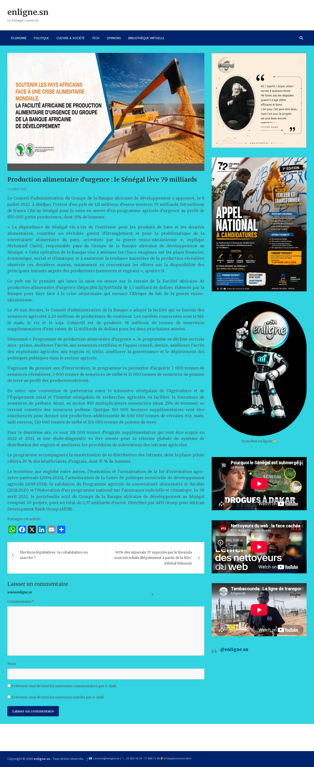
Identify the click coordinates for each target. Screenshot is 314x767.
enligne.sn (28, 12)
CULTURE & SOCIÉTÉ (70, 38)
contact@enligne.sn (106, 758)
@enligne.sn (234, 649)
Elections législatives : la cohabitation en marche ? (54, 555)
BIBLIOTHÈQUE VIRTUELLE (146, 38)
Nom (11, 663)
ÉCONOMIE (18, 38)
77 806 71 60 (152, 758)
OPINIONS (114, 38)
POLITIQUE (41, 38)
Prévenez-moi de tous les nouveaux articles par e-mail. (57, 697)
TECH (95, 38)
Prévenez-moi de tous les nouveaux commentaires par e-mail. (64, 686)
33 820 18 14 (134, 758)
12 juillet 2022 (17, 189)
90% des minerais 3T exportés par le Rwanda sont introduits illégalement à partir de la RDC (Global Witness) (153, 558)
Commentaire (20, 601)
